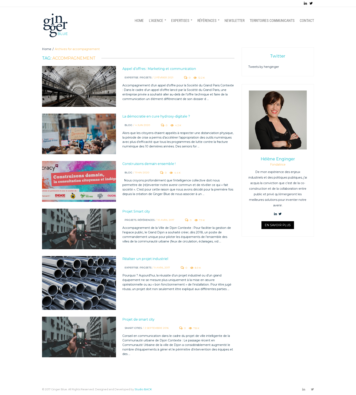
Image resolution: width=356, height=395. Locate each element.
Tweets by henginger (263, 67)
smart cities (133, 327)
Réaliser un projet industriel (145, 259)
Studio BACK (143, 389)
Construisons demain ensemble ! (149, 164)
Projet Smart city (136, 211)
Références (146, 219)
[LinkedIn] (305, 3)
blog (128, 125)
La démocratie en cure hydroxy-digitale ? (156, 116)
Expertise (131, 77)
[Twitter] (311, 3)
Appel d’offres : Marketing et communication (159, 69)
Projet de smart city (138, 319)
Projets (145, 77)
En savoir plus (278, 225)
